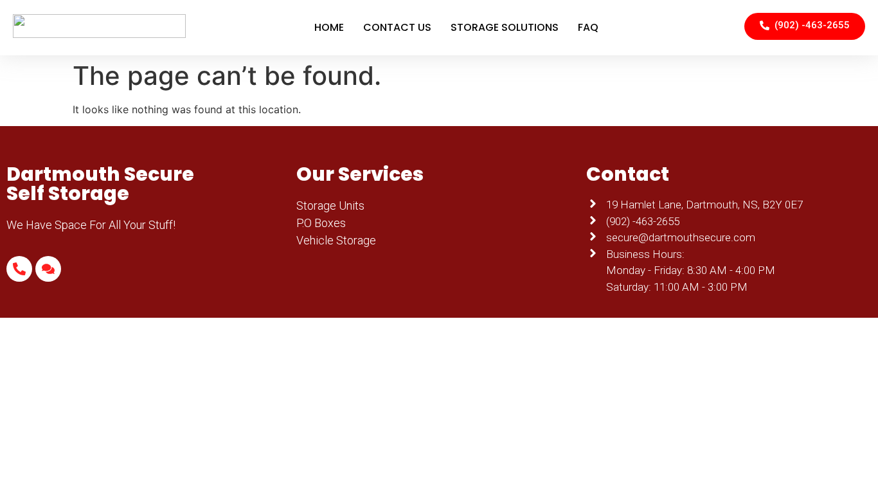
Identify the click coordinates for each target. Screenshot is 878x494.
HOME (329, 27)
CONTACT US (397, 27)
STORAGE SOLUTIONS (505, 27)
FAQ (588, 27)
